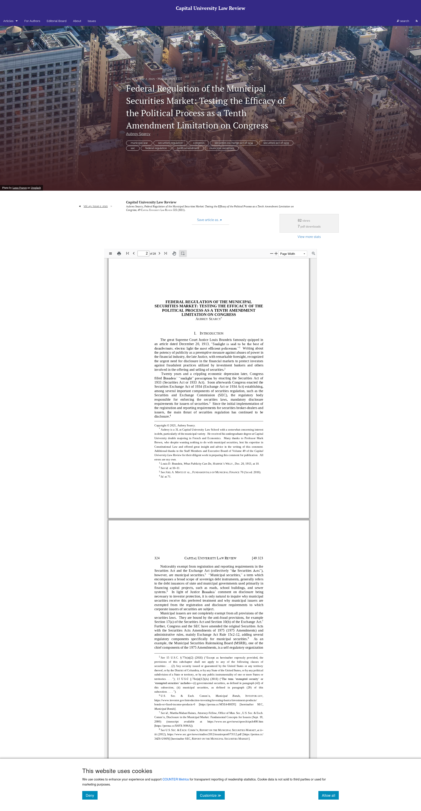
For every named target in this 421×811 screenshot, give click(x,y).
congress (198, 143)
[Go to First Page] (127, 253)
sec (133, 148)
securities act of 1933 (276, 143)
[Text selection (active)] (183, 253)
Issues (92, 21)
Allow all (330, 795)
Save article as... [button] (209, 220)
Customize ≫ (212, 795)
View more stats (309, 237)
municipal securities (221, 148)
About (77, 21)
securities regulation (170, 143)
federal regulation (156, 148)
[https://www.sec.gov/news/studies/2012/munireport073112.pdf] (204, 734)
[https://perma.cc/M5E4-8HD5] (217, 704)
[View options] (110, 253)
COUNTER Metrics (175, 779)
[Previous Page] (133, 253)
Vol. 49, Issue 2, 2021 (140, 79)
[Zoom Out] (271, 253)
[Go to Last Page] (165, 253)
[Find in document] (314, 253)
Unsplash (36, 187)
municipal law (139, 143)
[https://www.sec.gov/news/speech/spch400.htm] (235, 721)
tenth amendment (188, 148)
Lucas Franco (19, 187)
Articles (8, 21)
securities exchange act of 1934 (234, 143)
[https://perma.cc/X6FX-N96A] (173, 725)
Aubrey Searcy (138, 134)
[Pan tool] (174, 253)
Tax (129, 69)
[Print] (119, 253)
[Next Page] (159, 253)
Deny (92, 795)
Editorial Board (56, 21)
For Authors (32, 21)
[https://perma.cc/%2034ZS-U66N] (254, 734)
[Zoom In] (276, 253)
